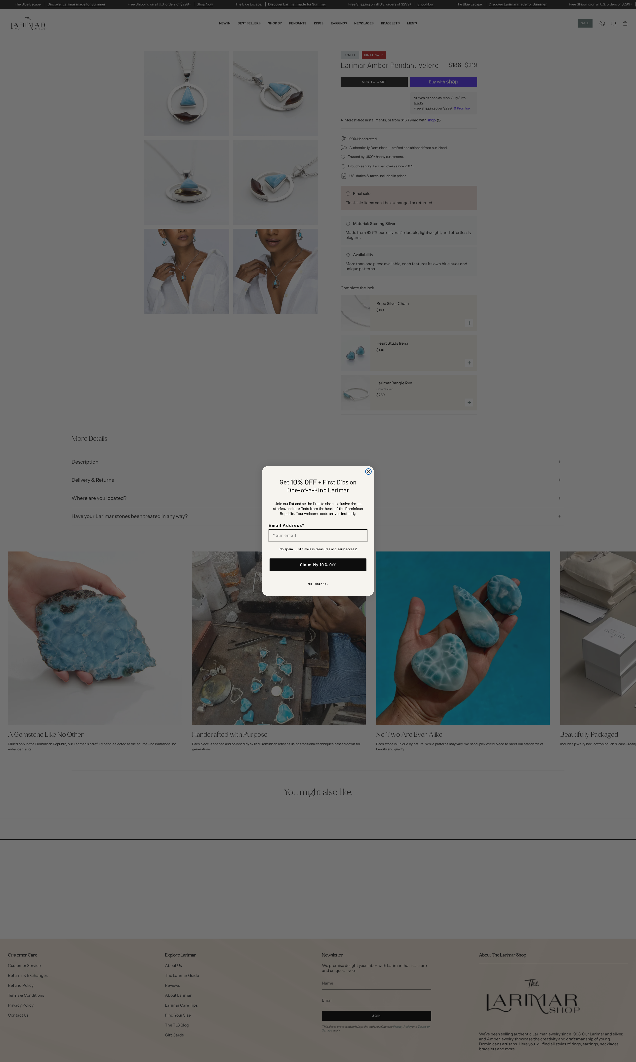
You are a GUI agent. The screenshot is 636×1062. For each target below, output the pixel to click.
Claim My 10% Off (318, 564)
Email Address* (286, 525)
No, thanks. (318, 583)
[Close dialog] (368, 472)
